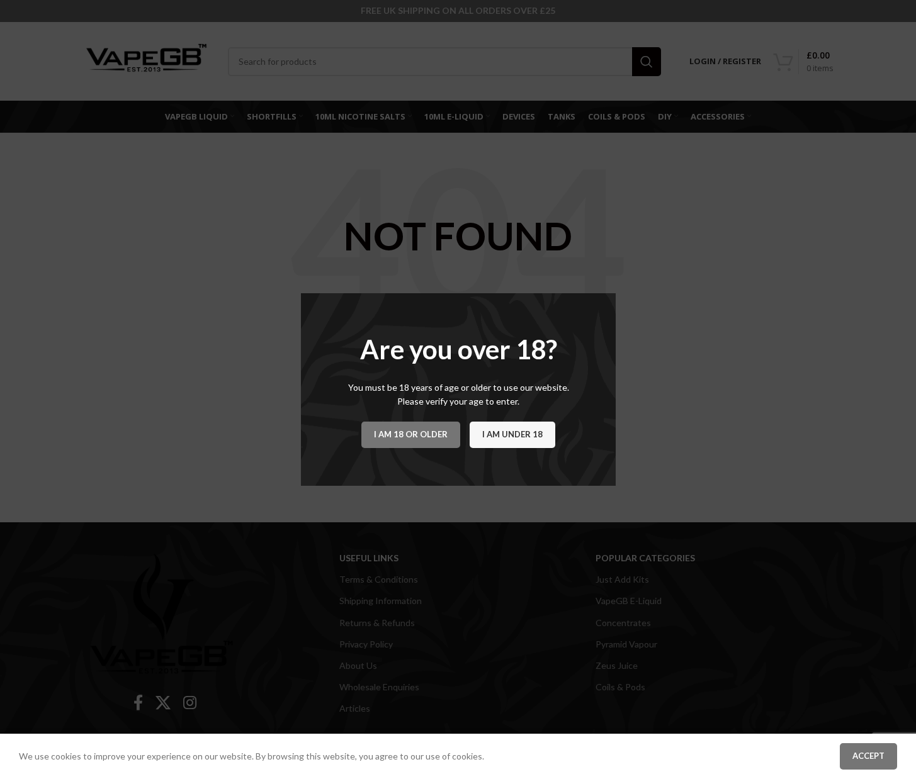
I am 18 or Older (411, 434)
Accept (868, 756)
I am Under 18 (512, 434)
